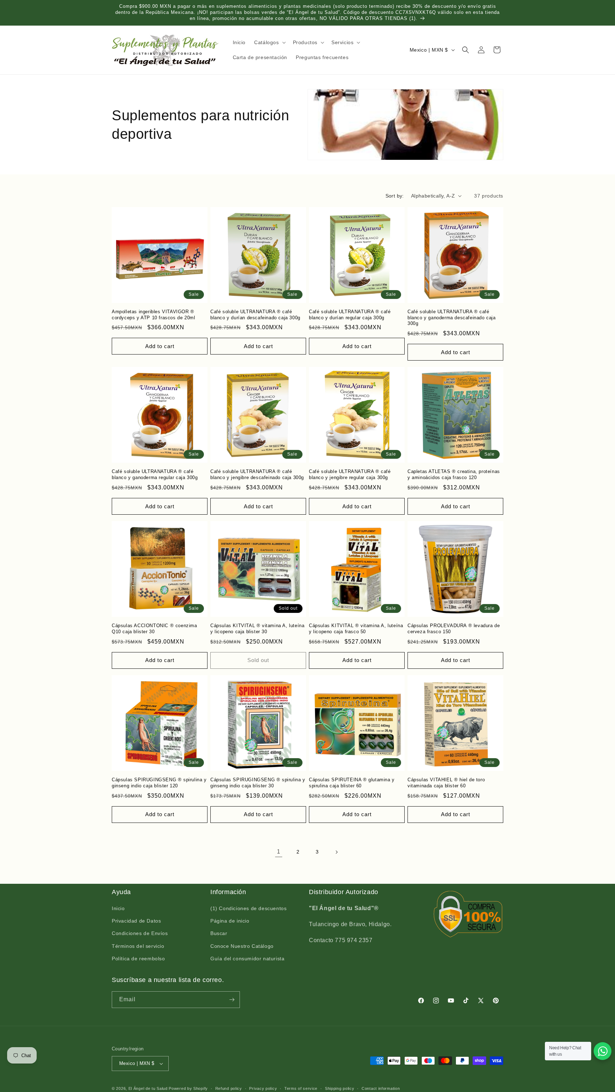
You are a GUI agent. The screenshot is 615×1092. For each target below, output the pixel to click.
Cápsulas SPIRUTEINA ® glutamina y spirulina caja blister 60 (352, 782)
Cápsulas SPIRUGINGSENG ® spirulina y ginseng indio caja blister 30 (257, 782)
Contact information (381, 1088)
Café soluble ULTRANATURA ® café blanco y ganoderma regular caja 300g (155, 474)
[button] (269, 42)
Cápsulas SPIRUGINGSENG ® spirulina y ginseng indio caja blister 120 (159, 782)
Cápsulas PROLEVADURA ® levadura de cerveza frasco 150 (454, 628)
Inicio (118, 909)
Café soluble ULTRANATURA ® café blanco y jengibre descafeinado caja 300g (257, 474)
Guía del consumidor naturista (247, 959)
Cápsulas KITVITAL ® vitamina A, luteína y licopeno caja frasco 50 (356, 628)
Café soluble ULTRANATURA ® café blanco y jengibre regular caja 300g (350, 474)
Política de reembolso (138, 959)
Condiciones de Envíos (140, 933)
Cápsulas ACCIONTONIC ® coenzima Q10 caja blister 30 (154, 628)
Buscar (218, 933)
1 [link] (278, 852)
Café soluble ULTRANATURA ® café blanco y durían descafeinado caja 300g (255, 314)
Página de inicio (229, 921)
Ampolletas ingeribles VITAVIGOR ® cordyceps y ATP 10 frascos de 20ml (153, 314)
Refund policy (228, 1088)
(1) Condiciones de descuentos (248, 909)
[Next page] (336, 852)
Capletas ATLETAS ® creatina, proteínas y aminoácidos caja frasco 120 (454, 474)
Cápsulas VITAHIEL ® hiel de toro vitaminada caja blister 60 (446, 782)
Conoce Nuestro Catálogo (242, 946)
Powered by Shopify (188, 1088)
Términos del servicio (138, 946)
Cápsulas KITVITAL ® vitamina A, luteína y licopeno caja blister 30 (257, 628)
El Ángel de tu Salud (148, 1088)
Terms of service (300, 1088)
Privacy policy (263, 1088)
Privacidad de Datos (136, 921)
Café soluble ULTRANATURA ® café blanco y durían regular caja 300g (350, 314)
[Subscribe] (232, 999)
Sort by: (394, 196)
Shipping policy (339, 1088)
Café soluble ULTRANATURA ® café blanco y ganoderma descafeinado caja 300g (452, 317)
